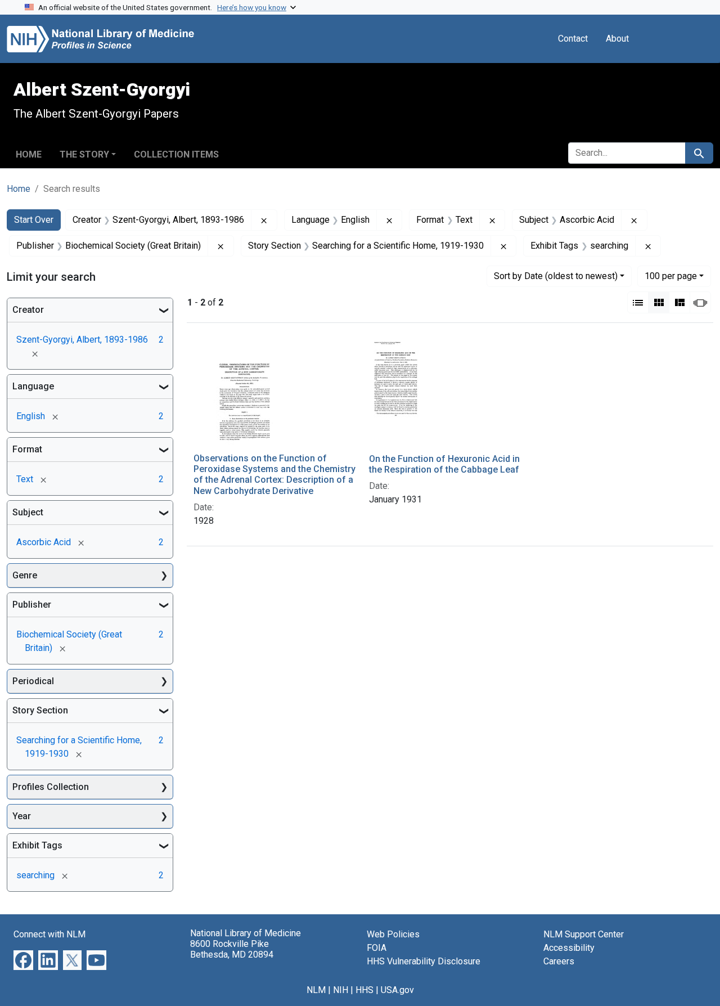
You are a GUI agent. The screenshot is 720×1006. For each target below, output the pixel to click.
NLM (316, 990)
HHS (365, 990)
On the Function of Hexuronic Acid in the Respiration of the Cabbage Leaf (444, 464)
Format (27, 449)
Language (33, 386)
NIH (340, 990)
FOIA (376, 947)
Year (21, 816)
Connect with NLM (50, 934)
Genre (24, 575)
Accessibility (569, 947)
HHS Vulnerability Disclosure (423, 961)
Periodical (33, 681)
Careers (558, 961)
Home (29, 154)
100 (671, 275)
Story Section (40, 710)
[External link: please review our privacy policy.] (23, 959)
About (617, 38)
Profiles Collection (50, 787)
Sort (556, 276)
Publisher (31, 604)
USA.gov (397, 990)
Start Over (33, 219)
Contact (573, 38)
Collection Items (176, 154)
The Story (84, 154)
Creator (28, 309)
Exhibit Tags (37, 845)
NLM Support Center (583, 934)
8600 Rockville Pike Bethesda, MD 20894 (231, 949)
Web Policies (393, 934)
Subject (27, 512)
